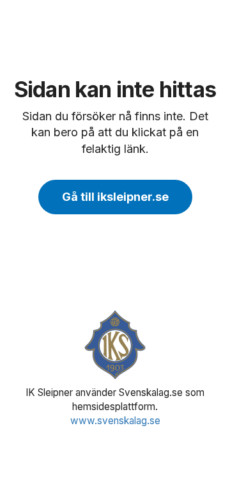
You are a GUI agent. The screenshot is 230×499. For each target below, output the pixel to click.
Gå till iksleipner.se (115, 196)
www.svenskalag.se (115, 421)
